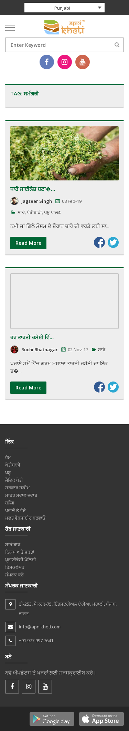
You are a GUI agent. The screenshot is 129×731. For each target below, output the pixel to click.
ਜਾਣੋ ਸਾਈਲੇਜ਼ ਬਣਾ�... (32, 188)
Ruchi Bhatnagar (39, 349)
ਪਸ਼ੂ (8, 472)
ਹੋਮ (8, 457)
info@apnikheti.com (40, 627)
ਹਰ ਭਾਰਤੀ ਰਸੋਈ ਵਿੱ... (32, 337)
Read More (28, 243)
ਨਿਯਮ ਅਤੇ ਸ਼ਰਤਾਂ (19, 552)
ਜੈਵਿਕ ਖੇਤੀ (14, 480)
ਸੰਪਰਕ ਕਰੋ (14, 575)
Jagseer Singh (36, 201)
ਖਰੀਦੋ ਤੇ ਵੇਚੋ (15, 510)
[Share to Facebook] (99, 242)
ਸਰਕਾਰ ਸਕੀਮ (17, 487)
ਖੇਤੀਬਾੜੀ (34, 212)
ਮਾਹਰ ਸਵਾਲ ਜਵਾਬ (21, 495)
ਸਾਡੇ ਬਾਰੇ (12, 544)
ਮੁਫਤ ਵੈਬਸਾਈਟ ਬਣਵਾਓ (25, 518)
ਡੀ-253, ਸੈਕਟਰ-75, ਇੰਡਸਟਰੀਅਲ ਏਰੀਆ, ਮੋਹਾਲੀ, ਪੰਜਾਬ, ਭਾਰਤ (68, 609)
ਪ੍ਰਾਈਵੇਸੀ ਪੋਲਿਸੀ (20, 559)
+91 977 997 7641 (36, 640)
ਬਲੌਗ (9, 503)
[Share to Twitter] (113, 242)
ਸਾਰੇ (21, 212)
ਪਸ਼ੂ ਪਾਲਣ (52, 212)
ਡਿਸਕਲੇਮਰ (14, 567)
